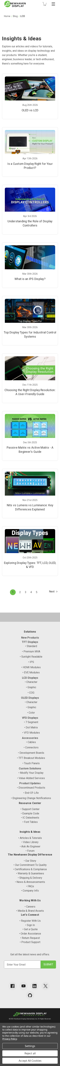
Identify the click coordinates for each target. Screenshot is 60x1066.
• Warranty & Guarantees (30, 873)
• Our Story (30, 860)
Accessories (30, 738)
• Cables (31, 742)
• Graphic (31, 687)
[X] (45, 986)
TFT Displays (30, 642)
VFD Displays (30, 717)
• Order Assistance (30, 933)
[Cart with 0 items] (44, 4)
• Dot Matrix (31, 727)
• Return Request (30, 938)
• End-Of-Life (31, 792)
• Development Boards (31, 752)
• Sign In (30, 925)
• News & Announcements (30, 882)
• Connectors (31, 747)
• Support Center (30, 809)
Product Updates (30, 783)
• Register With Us (30, 920)
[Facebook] (12, 986)
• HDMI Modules (31, 667)
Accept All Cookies (30, 1061)
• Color (31, 712)
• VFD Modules (31, 732)
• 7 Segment (31, 722)
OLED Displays (30, 697)
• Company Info (30, 890)
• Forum (30, 850)
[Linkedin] (34, 986)
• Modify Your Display (31, 772)
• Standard (31, 646)
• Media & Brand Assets (30, 910)
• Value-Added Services (31, 778)
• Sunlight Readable (31, 656)
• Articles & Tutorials (30, 838)
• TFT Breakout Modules (31, 758)
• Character (31, 682)
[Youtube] (23, 986)
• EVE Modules (31, 672)
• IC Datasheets (30, 817)
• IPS (31, 662)
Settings (30, 1046)
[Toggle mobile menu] (53, 4)
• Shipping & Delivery (30, 877)
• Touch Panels (31, 763)
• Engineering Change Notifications (31, 798)
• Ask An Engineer (30, 846)
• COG (31, 692)
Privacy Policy (9, 1038)
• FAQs (30, 886)
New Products (30, 637)
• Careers (30, 906)
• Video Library (30, 842)
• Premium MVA (31, 651)
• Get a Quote (30, 929)
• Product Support (30, 942)
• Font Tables (30, 822)
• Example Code (30, 813)
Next (52, 591)
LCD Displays (30, 677)
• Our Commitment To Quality (30, 865)
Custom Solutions (30, 768)
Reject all (30, 1053)
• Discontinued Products (31, 787)
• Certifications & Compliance (30, 869)
